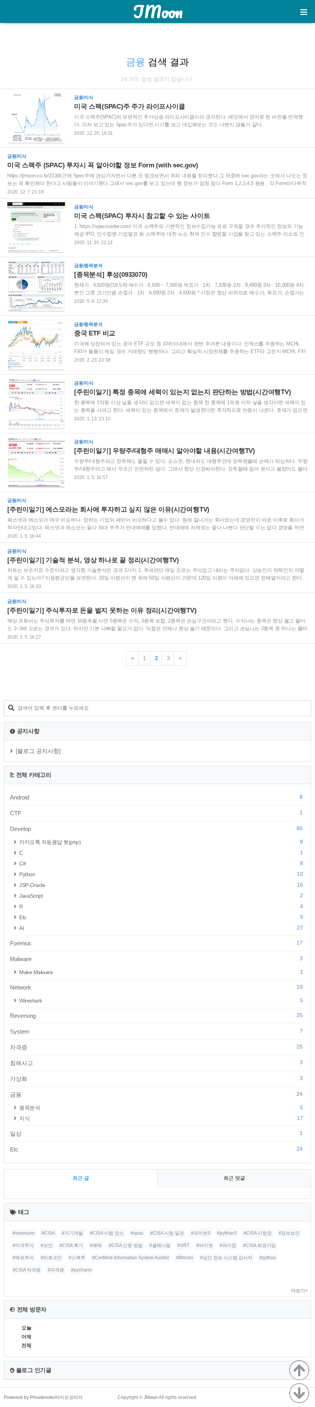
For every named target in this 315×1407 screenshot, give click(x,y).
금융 (156, 1094)
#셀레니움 (160, 1245)
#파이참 (228, 1245)
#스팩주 (77, 1257)
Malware (156, 958)
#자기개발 (72, 1233)
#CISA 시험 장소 (107, 1233)
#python (267, 1257)
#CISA (48, 1233)
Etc (161, 917)
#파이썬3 (200, 1233)
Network (156, 987)
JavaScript (161, 895)
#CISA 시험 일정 (167, 1233)
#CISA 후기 (71, 1245)
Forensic (156, 943)
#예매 (96, 1245)
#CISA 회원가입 (259, 1245)
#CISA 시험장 (258, 1233)
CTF (156, 812)
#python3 (227, 1233)
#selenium (24, 1233)
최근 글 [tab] (81, 1178)
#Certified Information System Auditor (130, 1257)
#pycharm (81, 1270)
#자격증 (56, 1270)
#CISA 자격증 (27, 1270)
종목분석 (161, 1107)
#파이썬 (204, 1245)
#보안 (47, 1245)
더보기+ (299, 1290)
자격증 (156, 1047)
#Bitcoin (184, 1257)
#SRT (183, 1245)
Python (161, 874)
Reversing (156, 1015)
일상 (156, 1133)
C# (161, 863)
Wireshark (161, 1000)
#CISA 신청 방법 (126, 1245)
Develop (156, 828)
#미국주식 (23, 1245)
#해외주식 (23, 1257)
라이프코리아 (69, 1397)
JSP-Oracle (161, 885)
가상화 (156, 1078)
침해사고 (156, 1062)
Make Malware (161, 972)
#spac (137, 1233)
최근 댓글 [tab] (234, 1178)
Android (156, 797)
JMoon (157, 11)
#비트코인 (51, 1257)
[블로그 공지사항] (38, 751)
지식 (161, 1118)
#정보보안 (289, 1233)
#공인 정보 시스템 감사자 (226, 1257)
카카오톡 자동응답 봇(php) (161, 842)
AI (161, 928)
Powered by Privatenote (29, 1397)
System (156, 1031)
